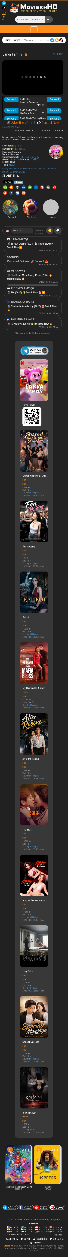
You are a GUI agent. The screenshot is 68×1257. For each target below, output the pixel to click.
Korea (32, 1130)
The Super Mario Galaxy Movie (18, 1187)
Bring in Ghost (29, 1112)
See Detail (58, 1235)
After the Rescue (30, 758)
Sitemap (36, 1242)
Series (25, 692)
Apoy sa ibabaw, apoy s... (34, 900)
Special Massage (30, 1041)
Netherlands (35, 988)
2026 (24, 484)
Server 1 (11, 99)
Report (59, 53)
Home (7, 40)
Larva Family (28, 405)
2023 (17, 126)
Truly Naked (28, 971)
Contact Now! (50, 123)
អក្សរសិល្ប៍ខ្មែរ (41, 1239)
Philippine (34, 634)
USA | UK (34, 159)
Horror (25, 1116)
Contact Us (58, 1239)
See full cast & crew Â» (28, 157)
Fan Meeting (28, 546)
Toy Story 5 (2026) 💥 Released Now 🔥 (32, 323)
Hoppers (47, 1187)
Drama (25, 480)
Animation (15, 159)
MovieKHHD (34, 1223)
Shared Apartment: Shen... (35, 475)
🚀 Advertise (15, 123)
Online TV (13, 1239)
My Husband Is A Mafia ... (34, 688)
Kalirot (25, 617)
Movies (17, 40)
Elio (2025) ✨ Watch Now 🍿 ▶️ (28, 292)
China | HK (34, 493)
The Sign (26, 829)
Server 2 (54, 99)
